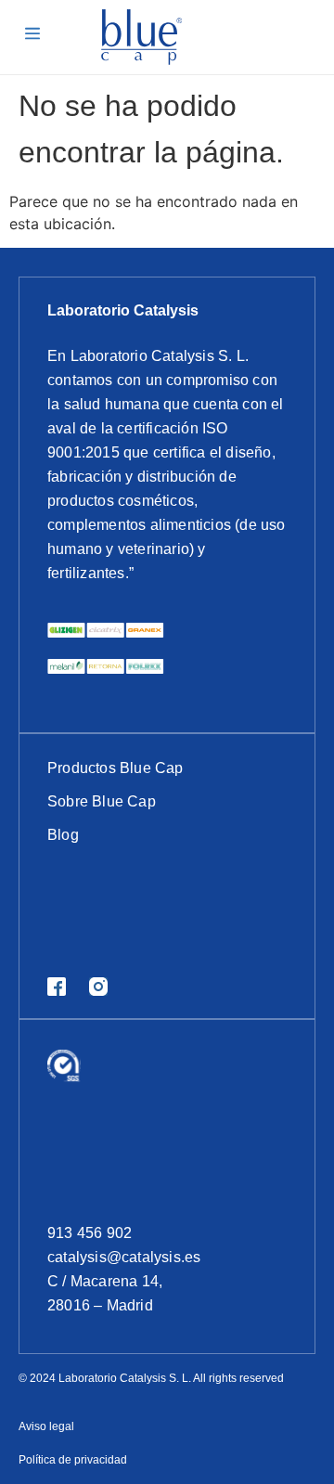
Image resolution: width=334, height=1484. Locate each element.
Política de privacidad (73, 1459)
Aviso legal (46, 1426)
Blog (63, 835)
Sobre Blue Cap (101, 801)
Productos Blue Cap (115, 768)
